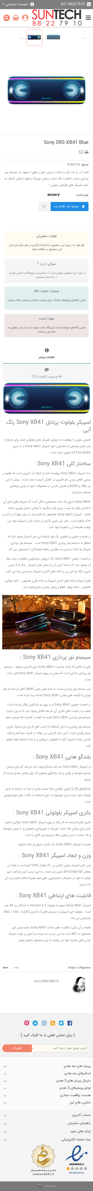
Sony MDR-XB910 (46, 981)
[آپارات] (26, 1022)
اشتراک (17, 1048)
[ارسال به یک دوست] (82, 151)
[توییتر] (61, 1022)
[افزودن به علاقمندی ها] (44, 206)
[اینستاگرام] (44, 1022)
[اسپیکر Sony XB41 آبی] (34, 37)
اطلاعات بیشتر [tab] (47, 357)
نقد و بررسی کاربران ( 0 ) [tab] (47, 376)
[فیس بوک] (69, 1022)
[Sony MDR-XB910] (76, 986)
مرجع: (84, 165)
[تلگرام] (35, 1022)
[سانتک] (56, 18)
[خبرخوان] (52, 1022)
